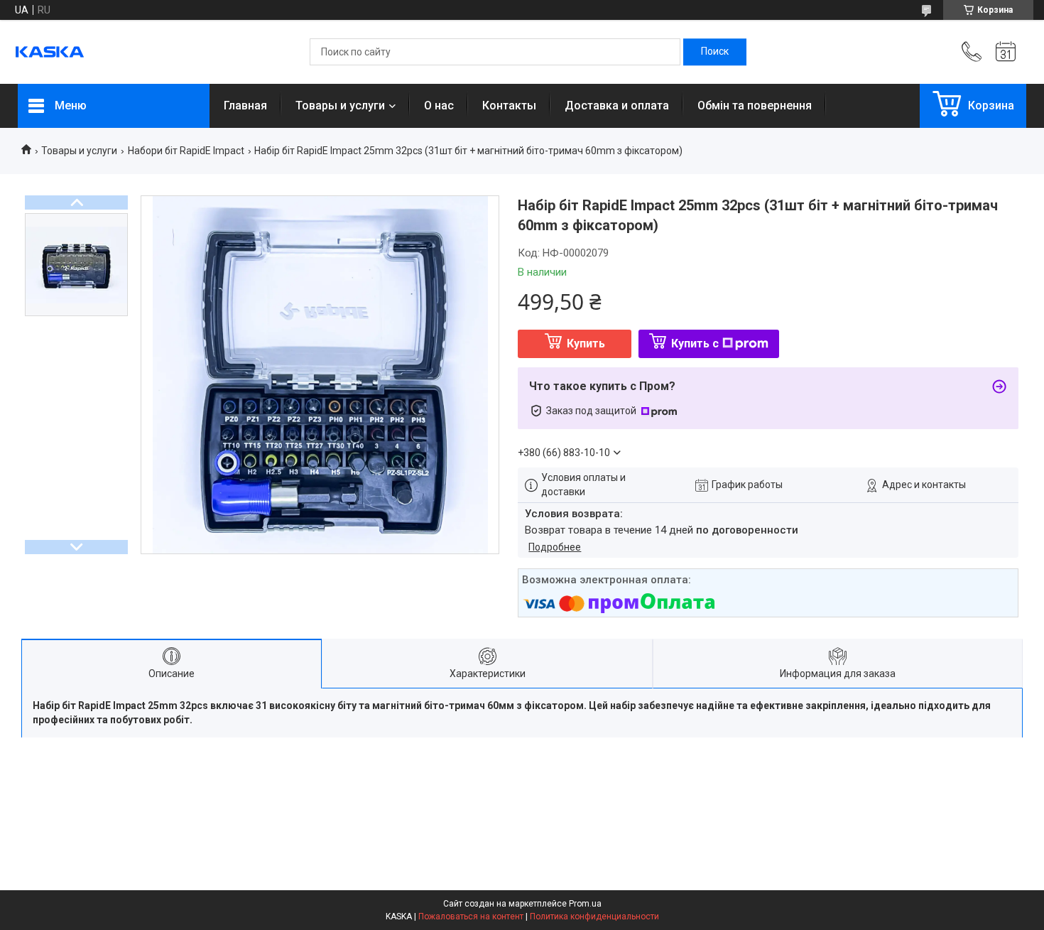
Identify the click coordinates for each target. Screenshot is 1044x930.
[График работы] (1006, 52)
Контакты (509, 105)
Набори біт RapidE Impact (186, 150)
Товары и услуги (340, 105)
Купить (586, 343)
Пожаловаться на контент (470, 916)
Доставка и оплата (617, 105)
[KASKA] (49, 52)
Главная (245, 105)
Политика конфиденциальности (594, 916)
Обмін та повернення (754, 105)
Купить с (695, 343)
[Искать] (714, 51)
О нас (439, 105)
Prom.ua (585, 904)
